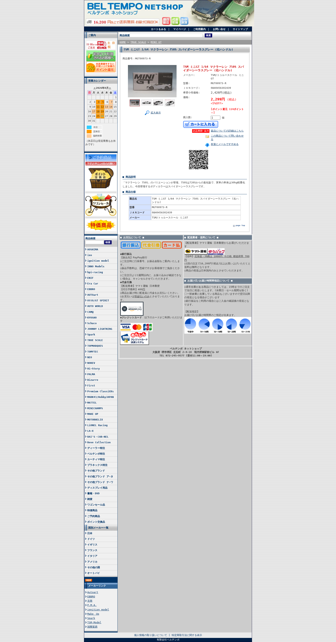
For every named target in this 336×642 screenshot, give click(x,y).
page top (240, 225)
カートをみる (158, 29)
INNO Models (95, 266)
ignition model (98, 260)
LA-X (90, 430)
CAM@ (90, 311)
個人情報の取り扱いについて (150, 635)
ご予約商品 (93, 516)
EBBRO (91, 289)
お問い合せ (219, 29)
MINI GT (156, 42)
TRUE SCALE (95, 340)
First (91, 385)
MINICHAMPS (95, 408)
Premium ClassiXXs (100, 391)
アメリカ (92, 561)
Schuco (92, 323)
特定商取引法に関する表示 (187, 635)
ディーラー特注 (96, 448)
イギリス (92, 544)
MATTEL (92, 402)
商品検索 (90, 238)
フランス (92, 550)
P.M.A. (92, 605)
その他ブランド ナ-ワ (100, 482)
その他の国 (93, 567)
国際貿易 (92, 626)
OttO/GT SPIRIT (98, 300)
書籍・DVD (93, 493)
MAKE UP (92, 413)
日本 (89, 533)
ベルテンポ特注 (96, 453)
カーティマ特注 (96, 459)
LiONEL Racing (97, 425)
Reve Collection (99, 442)
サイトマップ (240, 29)
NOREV (91, 362)
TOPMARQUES (95, 345)
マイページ (179, 29)
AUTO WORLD (95, 306)
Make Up (93, 613)
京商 (89, 600)
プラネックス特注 (97, 464)
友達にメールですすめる (225, 144)
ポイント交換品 (96, 521)
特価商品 (92, 510)
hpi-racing (95, 272)
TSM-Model (94, 622)
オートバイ (93, 573)
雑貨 (89, 499)
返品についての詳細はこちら (227, 130)
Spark (91, 334)
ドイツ (91, 538)
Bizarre (92, 379)
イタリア (92, 555)
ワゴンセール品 (96, 504)
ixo (89, 255)
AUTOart (92, 294)
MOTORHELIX (95, 419)
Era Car (92, 283)
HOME (123, 42)
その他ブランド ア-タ (100, 476)
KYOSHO (92, 317)
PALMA (91, 374)
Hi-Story (93, 368)
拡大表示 (156, 112)
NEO (89, 357)
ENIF (90, 277)
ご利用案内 (199, 29)
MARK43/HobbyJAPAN (100, 397)
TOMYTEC (92, 351)
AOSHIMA (92, 249)
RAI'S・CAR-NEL (97, 436)
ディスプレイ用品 (97, 487)
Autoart (92, 592)
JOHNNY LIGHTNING (99, 328)
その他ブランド (96, 470)
